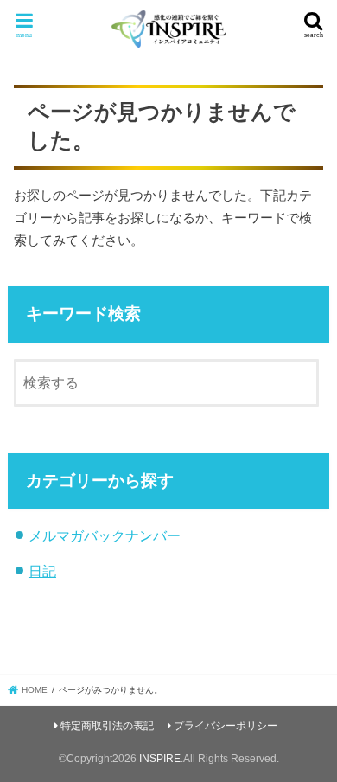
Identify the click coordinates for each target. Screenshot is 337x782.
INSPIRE (160, 758)
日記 (42, 571)
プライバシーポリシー (225, 726)
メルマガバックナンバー (105, 535)
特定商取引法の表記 (107, 726)
